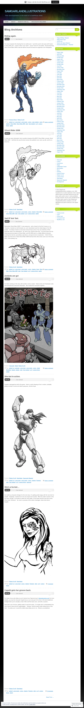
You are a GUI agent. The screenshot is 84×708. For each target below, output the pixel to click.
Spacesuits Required (38, 22)
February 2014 (60, 101)
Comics (59, 161)
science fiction (31, 213)
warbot (11, 125)
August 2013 (60, 111)
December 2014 (60, 84)
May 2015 (59, 76)
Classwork (11, 365)
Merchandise (60, 168)
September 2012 (61, 130)
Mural (58, 170)
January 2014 (60, 103)
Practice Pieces (13, 119)
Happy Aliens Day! (61, 39)
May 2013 (59, 116)
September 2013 (61, 110)
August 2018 (60, 52)
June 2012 (59, 135)
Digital (16, 365)
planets (17, 370)
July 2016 (59, 66)
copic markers (35, 122)
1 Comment (50, 584)
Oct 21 (7, 490)
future (37, 269)
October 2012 (60, 128)
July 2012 (59, 133)
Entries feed (60, 216)
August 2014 (60, 91)
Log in (58, 214)
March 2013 (60, 120)
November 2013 (60, 106)
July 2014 (59, 93)
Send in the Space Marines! (63, 43)
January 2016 (60, 67)
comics (29, 122)
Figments (38, 480)
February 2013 (60, 121)
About (13, 22)
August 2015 (60, 71)
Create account (60, 213)
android (11, 122)
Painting (59, 171)
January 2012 (60, 143)
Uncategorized (60, 181)
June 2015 (59, 74)
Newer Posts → (50, 697)
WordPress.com (61, 219)
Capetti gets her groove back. (18, 590)
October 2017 (60, 57)
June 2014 (59, 94)
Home (6, 22)
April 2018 (59, 54)
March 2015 (60, 79)
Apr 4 (7, 221)
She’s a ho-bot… (12, 487)
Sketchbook (19, 209)
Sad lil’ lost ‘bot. (12, 218)
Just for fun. (60, 41)
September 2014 (61, 89)
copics (41, 122)
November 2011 (60, 147)
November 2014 (60, 86)
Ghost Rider (13, 123)
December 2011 (60, 145)
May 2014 (59, 96)
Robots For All (23, 22)
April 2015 (59, 77)
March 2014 (60, 99)
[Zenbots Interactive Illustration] (29, 362)
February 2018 (60, 56)
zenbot (7, 371)
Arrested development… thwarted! (65, 44)
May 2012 (59, 136)
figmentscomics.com (44, 598)
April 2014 (59, 98)
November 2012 (60, 126)
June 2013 (59, 115)
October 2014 (60, 88)
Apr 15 (7, 133)
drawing (8, 123)
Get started (55, 2)
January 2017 (60, 62)
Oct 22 (7, 379)
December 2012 (60, 125)
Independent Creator (62, 166)
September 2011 (61, 150)
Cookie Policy (32, 704)
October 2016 (60, 64)
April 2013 (59, 118)
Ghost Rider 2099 (21, 123)
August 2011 (60, 152)
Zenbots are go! (12, 276)
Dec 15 (7, 279)
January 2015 (60, 83)
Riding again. (10, 36)
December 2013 (60, 104)
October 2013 (60, 108)
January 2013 (60, 123)
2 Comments (50, 691)
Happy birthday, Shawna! (63, 38)
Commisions (60, 163)
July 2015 (59, 72)
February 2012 (60, 141)
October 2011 (60, 148)
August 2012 (60, 131)
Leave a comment (49, 122)
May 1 (7, 39)
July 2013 (59, 113)
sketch (11, 692)
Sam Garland (19, 39)
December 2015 (60, 69)
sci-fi (37, 123)
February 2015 (60, 81)
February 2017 (60, 61)
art (13, 122)
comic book (18, 122)
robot (27, 123)
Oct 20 (7, 593)
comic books (24, 122)
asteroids (17, 368)
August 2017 (60, 59)
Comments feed (60, 218)
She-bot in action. (12, 376)
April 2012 (59, 138)
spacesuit (29, 482)
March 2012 (60, 140)
